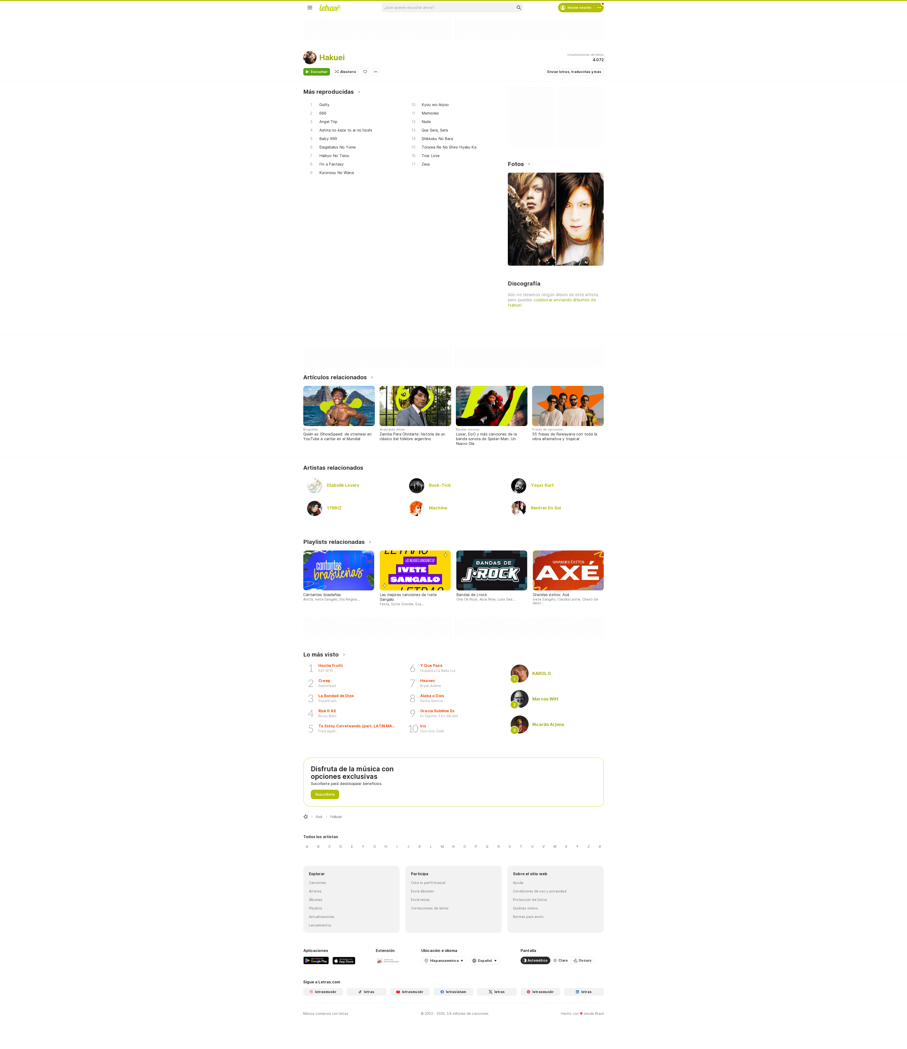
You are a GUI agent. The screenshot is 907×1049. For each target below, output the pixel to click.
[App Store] (344, 960)
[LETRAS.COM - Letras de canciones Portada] (330, 7)
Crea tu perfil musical (428, 883)
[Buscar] (518, 7)
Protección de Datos (530, 900)
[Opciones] (375, 72)
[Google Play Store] (316, 960)
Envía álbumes (422, 891)
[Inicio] (305, 816)
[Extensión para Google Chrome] (388, 960)
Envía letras (420, 900)
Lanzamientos (320, 925)
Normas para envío (528, 917)
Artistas (315, 891)
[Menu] (310, 7)
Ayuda (518, 883)
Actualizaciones (321, 917)
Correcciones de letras (430, 908)
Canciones (317, 883)
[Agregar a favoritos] (365, 72)
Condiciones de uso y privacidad (539, 891)
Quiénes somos (525, 908)
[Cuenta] (599, 7)
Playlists (315, 908)
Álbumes (316, 900)
